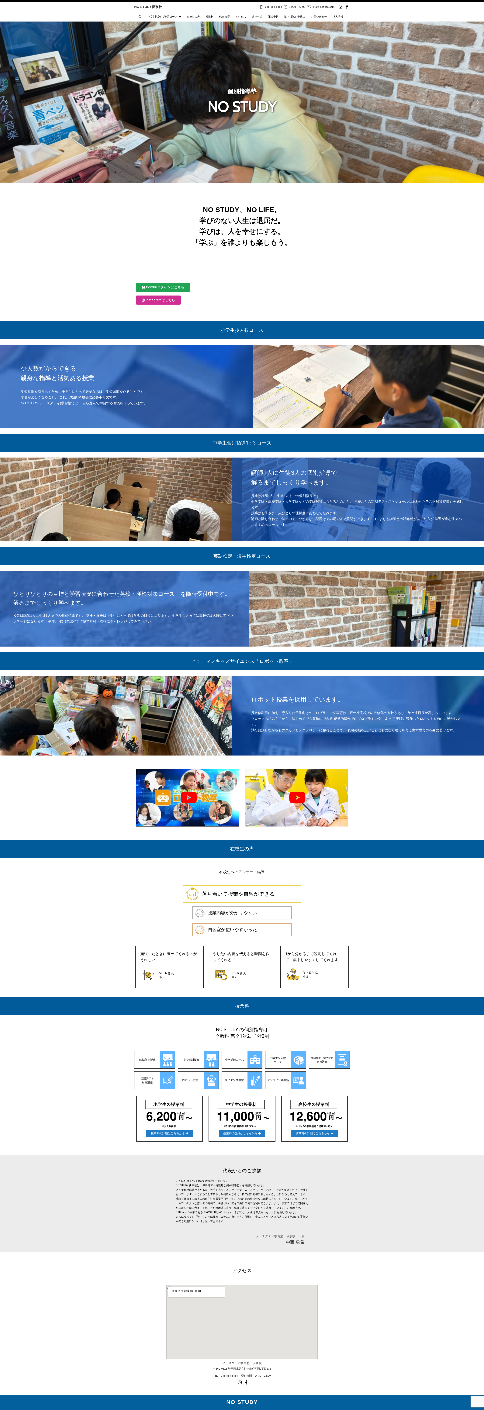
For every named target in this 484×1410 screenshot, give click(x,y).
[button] (6, 102)
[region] (242, 102)
